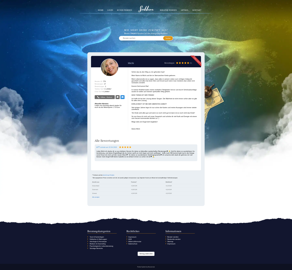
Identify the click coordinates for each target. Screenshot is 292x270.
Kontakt (196, 10)
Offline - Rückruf (106, 97)
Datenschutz (132, 244)
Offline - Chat (118, 97)
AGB (130, 239)
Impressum (132, 237)
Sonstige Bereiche (96, 248)
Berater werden (168, 10)
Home (100, 10)
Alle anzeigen (95, 197)
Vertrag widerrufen (146, 254)
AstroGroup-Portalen (108, 175)
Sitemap (170, 241)
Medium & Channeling (98, 244)
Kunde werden (124, 10)
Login (110, 10)
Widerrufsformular (134, 241)
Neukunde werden (174, 239)
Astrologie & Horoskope (98, 241)
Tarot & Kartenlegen (97, 237)
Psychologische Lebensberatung (101, 246)
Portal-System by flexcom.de (146, 267)
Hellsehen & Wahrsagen (98, 239)
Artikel (185, 10)
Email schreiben (122, 97)
